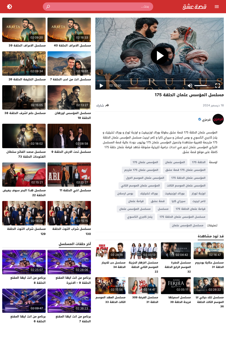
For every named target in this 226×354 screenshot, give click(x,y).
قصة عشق (158, 201)
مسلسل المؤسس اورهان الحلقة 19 (73, 115)
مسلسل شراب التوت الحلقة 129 (26, 231)
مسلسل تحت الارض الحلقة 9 (71, 152)
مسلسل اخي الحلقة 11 (75, 190)
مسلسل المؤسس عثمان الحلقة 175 (182, 216)
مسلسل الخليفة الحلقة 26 (27, 79)
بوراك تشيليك (149, 193)
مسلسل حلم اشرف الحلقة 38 (25, 113)
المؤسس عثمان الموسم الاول (145, 177)
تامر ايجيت (198, 201)
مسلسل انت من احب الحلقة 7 (70, 79)
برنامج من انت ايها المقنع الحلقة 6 (28, 319)
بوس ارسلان (125, 193)
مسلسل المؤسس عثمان (135, 208)
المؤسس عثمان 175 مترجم (141, 170)
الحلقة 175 (198, 162)
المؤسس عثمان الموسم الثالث (186, 185)
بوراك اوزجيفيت (175, 193)
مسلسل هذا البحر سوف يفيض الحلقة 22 (24, 193)
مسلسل (163, 208)
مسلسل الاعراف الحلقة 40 (72, 45)
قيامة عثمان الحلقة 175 (190, 208)
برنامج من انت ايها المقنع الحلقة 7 (73, 319)
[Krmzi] (218, 124)
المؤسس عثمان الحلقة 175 (188, 177)
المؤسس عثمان (175, 162)
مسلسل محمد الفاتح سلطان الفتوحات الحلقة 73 (26, 154)
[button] (48, 6)
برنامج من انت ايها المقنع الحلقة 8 (28, 280)
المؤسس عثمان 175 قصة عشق (185, 170)
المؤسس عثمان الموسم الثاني (140, 185)
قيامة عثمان (136, 201)
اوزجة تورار (198, 193)
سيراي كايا (178, 201)
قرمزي (206, 120)
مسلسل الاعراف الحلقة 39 (27, 45)
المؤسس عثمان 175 (145, 162)
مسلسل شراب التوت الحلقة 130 (71, 231)
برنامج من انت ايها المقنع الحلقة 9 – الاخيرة (73, 280)
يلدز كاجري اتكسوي (140, 216)
